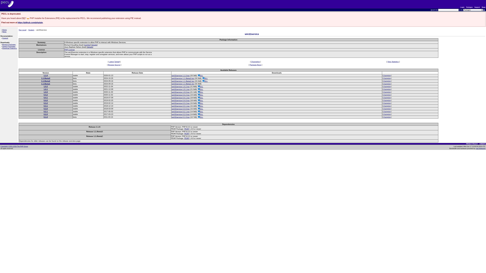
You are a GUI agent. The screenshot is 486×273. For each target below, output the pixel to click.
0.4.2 (46, 95)
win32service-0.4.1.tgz (181, 98)
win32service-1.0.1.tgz (181, 89)
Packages (469, 7)
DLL (201, 76)
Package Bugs (255, 65)
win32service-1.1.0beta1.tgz (183, 84)
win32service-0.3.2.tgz (181, 103)
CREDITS (483, 144)
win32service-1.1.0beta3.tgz (183, 78)
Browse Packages (9, 45)
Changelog (255, 62)
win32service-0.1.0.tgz (181, 117)
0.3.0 (46, 109)
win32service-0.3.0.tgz (181, 109)
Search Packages (9, 46)
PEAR (186, 129)
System (31, 30)
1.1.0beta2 (45, 81)
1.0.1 (46, 89)
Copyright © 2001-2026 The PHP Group (14, 146)
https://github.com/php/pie (30, 22)
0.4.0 (46, 100)
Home (5, 30)
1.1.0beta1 (45, 84)
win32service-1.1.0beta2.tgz (183, 81)
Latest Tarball (114, 62)
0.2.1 (46, 111)
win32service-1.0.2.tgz (181, 87)
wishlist (87, 45)
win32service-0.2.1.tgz (181, 112)
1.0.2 (46, 86)
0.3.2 (46, 103)
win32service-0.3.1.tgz (181, 106)
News (5, 32)
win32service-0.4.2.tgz (181, 95)
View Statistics (393, 62)
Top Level (22, 30)
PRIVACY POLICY (472, 144)
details (94, 45)
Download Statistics (10, 48)
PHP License (69, 50)
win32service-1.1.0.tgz (181, 76)
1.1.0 (46, 75)
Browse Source (114, 65)
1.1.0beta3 (45, 78)
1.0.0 (46, 92)
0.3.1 (46, 106)
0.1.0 (46, 117)
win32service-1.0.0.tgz (181, 92)
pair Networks (480, 148)
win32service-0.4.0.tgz (181, 100)
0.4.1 (46, 98)
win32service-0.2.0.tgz (181, 114)
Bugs (483, 7)
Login (462, 7)
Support (477, 7)
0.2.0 (46, 114)
